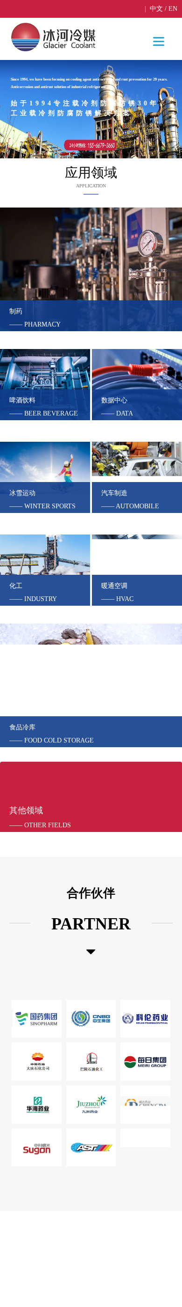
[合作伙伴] (91, 951)
